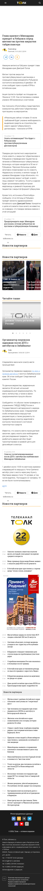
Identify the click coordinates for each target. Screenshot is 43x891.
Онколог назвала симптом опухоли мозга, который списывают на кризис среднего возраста (23, 554)
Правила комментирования (17, 882)
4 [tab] (23, 333)
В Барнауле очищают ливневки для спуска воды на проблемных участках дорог (23, 654)
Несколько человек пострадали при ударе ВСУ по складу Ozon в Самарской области (23, 776)
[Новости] (21, 235)
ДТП (4, 486)
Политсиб (11, 51)
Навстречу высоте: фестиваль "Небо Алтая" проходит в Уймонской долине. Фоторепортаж (23, 802)
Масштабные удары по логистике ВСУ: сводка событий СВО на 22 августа (23, 636)
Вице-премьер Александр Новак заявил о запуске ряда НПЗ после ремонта (23, 562)
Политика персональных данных (18, 878)
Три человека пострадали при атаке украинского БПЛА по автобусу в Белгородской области (22, 711)
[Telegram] (6, 57)
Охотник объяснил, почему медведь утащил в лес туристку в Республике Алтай (22, 644)
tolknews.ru (12, 839)
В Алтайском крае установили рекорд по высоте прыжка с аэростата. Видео (23, 670)
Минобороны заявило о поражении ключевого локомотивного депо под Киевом (22, 749)
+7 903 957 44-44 (11, 858)
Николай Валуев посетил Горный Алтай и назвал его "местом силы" (24, 758)
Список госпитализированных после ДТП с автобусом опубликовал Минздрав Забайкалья (21, 456)
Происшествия (13, 352)
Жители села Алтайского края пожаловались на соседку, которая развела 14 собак (21, 720)
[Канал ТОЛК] (34, 235)
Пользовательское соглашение (18, 880)
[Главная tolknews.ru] (21, 2)
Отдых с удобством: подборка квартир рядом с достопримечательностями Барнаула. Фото (23, 730)
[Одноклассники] (17, 57)
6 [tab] (30, 333)
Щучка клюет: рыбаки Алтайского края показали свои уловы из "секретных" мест (23, 701)
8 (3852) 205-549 (11, 867)
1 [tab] (13, 333)
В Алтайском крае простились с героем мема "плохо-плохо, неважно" (23, 569)
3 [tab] (20, 333)
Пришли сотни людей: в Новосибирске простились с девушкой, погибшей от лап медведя (23, 740)
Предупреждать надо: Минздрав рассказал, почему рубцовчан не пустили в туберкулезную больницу (21, 223)
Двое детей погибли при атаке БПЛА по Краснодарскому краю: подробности (23, 684)
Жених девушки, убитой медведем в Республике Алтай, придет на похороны (24, 784)
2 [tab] (16, 333)
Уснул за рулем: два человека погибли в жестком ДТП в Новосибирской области (24, 766)
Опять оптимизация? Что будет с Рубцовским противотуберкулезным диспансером (19, 142)
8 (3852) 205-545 (11, 864)
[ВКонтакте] (11, 57)
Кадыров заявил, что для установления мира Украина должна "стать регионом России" (22, 319)
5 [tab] (27, 333)
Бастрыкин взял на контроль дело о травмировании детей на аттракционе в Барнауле (23, 793)
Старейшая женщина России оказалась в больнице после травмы (23, 662)
